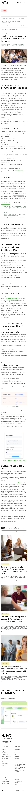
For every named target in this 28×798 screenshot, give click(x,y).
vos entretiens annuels (18, 195)
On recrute (4, 779)
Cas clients (17, 756)
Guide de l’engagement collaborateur (20, 765)
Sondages (4, 761)
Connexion (19, 2)
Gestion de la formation (7, 756)
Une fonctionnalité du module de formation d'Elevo (14, 460)
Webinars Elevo (18, 752)
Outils (16, 751)
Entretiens (4, 749)
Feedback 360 (5, 754)
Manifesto (17, 779)
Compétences (5, 758)
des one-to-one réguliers (11, 298)
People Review (5, 752)
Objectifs (4, 751)
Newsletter (17, 758)
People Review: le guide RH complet (20, 771)
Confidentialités (5, 783)
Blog (15, 754)
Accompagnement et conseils (19, 782)
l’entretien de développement (9, 233)
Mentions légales (5, 781)
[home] (4, 2)
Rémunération (5, 763)
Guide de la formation (19, 762)
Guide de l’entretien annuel (19, 761)
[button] (25, 2)
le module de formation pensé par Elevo (14, 414)
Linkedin (24, 790)
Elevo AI (4, 765)
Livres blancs (17, 749)
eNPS (3, 760)
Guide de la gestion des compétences (20, 768)
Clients (16, 784)
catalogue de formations (18, 483)
